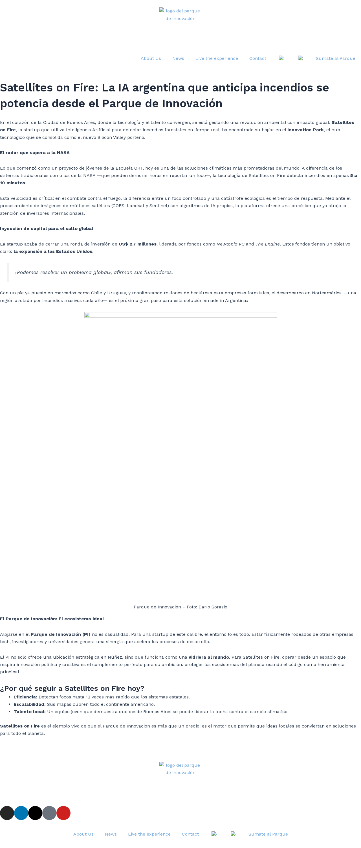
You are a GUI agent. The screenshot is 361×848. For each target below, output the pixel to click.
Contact (257, 58)
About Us (151, 58)
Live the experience (216, 58)
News (178, 58)
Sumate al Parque (335, 58)
